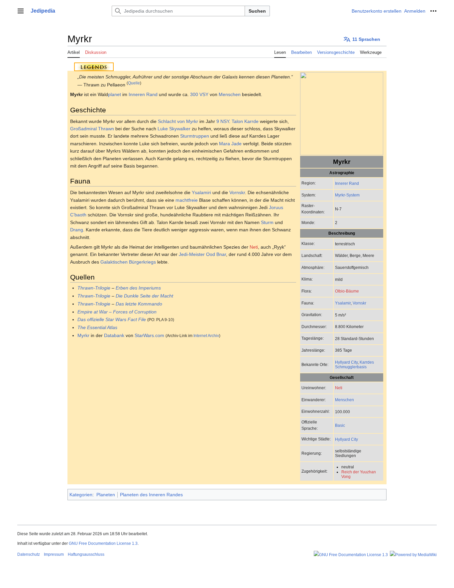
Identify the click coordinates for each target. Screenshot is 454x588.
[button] (20, 11)
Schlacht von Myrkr (178, 121)
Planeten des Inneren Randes (151, 494)
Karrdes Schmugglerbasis (354, 364)
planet (114, 94)
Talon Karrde (245, 121)
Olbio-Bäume (347, 291)
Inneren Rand (143, 94)
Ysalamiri (201, 192)
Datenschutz (28, 554)
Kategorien (80, 494)
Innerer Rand (347, 183)
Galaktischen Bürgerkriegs (128, 262)
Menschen (344, 400)
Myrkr (83, 335)
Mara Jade (230, 143)
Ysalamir (343, 303)
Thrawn (106, 128)
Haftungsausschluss (86, 554)
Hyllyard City (346, 362)
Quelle (134, 83)
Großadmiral (83, 128)
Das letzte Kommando (139, 303)
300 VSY (199, 94)
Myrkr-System (347, 195)
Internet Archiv (206, 335)
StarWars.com (149, 335)
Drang (76, 229)
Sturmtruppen (194, 136)
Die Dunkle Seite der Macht (144, 295)
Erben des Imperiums (138, 288)
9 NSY (222, 121)
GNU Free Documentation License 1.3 (103, 543)
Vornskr (359, 303)
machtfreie (186, 200)
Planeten (105, 494)
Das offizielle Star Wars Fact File (111, 319)
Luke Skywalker (174, 128)
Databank (114, 335)
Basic (340, 425)
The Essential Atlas (97, 327)
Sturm (267, 222)
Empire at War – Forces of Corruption (117, 311)
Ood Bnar (216, 254)
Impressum (54, 554)
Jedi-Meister (192, 254)
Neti (338, 388)
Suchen (257, 11)
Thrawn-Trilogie (93, 288)
